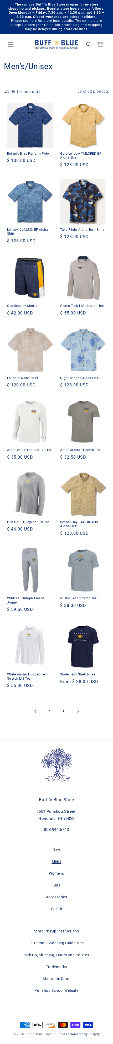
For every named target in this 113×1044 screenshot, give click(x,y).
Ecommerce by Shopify (83, 1034)
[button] (10, 44)
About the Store (56, 979)
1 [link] (35, 711)
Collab (56, 909)
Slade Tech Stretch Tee (77, 674)
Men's (56, 861)
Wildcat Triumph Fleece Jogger (25, 600)
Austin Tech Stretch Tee (78, 598)
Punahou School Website (56, 990)
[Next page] (78, 711)
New (56, 849)
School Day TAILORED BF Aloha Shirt (79, 524)
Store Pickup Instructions (56, 931)
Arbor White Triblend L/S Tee (29, 450)
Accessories (56, 897)
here (33, 21)
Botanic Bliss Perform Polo (28, 153)
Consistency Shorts (22, 306)
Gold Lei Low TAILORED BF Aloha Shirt (80, 156)
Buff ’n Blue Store (38, 1034)
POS (56, 1034)
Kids (56, 885)
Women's (56, 873)
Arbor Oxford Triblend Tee (80, 450)
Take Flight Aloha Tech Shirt (82, 230)
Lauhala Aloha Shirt (22, 378)
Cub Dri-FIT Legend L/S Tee (28, 522)
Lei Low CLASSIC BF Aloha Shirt (27, 232)
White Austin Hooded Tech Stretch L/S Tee (27, 676)
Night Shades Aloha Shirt (80, 378)
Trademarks (56, 967)
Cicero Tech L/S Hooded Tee (82, 306)
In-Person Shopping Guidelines (56, 943)
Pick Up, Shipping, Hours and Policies (56, 955)
